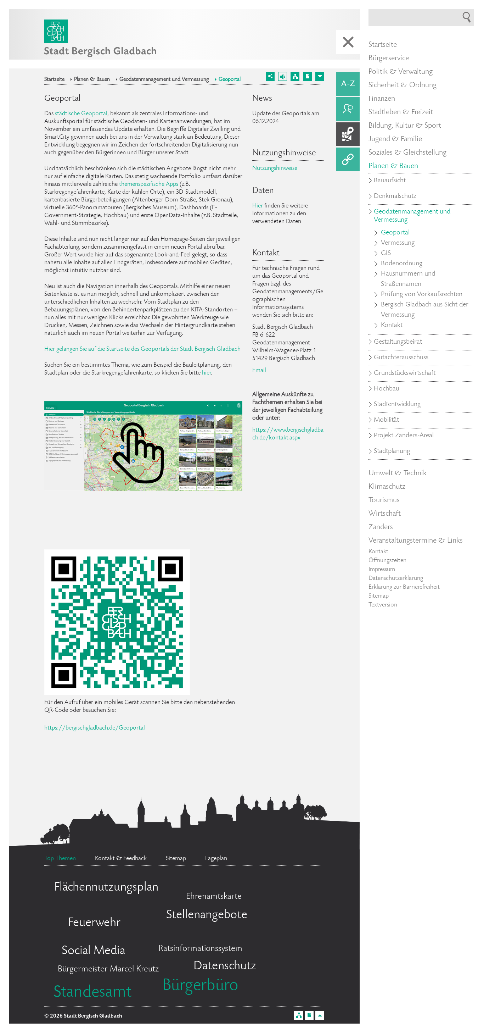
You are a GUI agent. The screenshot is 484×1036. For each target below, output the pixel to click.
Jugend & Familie (395, 139)
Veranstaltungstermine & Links (415, 541)
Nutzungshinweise (274, 168)
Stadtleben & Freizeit (400, 112)
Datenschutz (224, 966)
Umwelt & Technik (397, 473)
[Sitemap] (295, 76)
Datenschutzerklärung (395, 578)
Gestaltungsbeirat (398, 342)
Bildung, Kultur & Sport (404, 126)
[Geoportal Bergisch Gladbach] (143, 487)
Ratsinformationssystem (200, 948)
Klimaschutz (386, 487)
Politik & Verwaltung (400, 72)
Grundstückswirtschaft (404, 373)
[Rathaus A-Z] (348, 84)
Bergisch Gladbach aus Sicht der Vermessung (424, 310)
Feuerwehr (94, 923)
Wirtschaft (384, 514)
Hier (257, 206)
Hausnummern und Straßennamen (408, 279)
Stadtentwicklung (397, 404)
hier (206, 373)
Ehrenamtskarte (214, 896)
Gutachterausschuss (401, 357)
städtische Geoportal (81, 114)
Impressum (381, 569)
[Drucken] (307, 76)
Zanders (380, 527)
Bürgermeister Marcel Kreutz (108, 969)
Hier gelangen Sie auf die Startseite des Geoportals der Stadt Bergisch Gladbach (142, 349)
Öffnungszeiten (387, 561)
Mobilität (386, 420)
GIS (386, 253)
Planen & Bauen (92, 80)
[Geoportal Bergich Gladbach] (117, 691)
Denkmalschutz (395, 196)
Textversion (382, 605)
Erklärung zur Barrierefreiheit (404, 587)
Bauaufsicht (390, 180)
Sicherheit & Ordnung (402, 85)
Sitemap (378, 596)
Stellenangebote (206, 915)
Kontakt (392, 325)
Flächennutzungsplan (106, 887)
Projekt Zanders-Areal (404, 435)
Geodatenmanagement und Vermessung (164, 80)
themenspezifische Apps (148, 184)
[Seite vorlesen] (282, 76)
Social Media (93, 951)
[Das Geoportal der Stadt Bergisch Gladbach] (348, 134)
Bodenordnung (401, 263)
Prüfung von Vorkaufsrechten (421, 294)
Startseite (54, 80)
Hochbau (386, 389)
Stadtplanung (392, 451)
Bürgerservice (388, 58)
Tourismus (384, 500)
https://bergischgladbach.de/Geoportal (94, 728)
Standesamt (92, 993)
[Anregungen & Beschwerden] (348, 109)
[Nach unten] (319, 76)
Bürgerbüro (200, 986)
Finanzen (381, 99)
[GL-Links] (348, 159)
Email (259, 370)
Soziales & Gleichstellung (407, 153)
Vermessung (398, 243)
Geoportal (230, 80)
